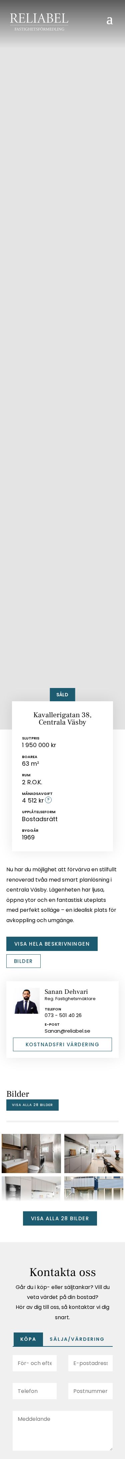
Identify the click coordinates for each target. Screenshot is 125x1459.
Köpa (28, 1339)
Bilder (23, 961)
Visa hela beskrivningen (52, 943)
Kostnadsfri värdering (63, 1044)
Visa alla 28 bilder (32, 1104)
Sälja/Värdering (77, 1339)
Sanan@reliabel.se (67, 1030)
